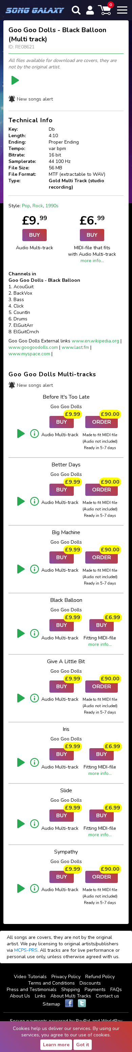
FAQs (116, 989)
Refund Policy (100, 976)
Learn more (56, 1045)
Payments (95, 989)
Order (105, 421)
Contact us (107, 996)
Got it (82, 1045)
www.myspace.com (29, 354)
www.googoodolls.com (33, 347)
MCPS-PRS (26, 950)
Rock (37, 206)
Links (40, 996)
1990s (52, 206)
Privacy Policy (66, 976)
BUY (34, 235)
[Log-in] (90, 10)
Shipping (70, 989)
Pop (26, 206)
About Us (20, 996)
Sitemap (51, 1004)
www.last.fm (75, 347)
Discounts (90, 983)
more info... (92, 260)
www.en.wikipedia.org (95, 341)
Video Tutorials (30, 976)
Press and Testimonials (32, 989)
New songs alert (35, 99)
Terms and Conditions (51, 983)
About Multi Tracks (70, 996)
